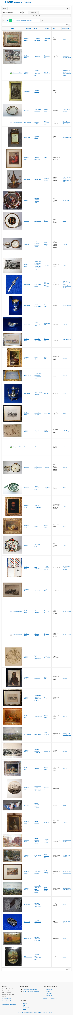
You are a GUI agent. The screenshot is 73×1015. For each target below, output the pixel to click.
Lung (45, 487)
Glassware (27, 447)
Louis (48, 413)
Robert (46, 357)
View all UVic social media (50, 998)
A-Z (24, 1005)
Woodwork (27, 91)
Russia (64, 805)
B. (49, 73)
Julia (45, 358)
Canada (65, 569)
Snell (45, 870)
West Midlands (67, 283)
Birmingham (66, 281)
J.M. (45, 57)
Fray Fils (46, 393)
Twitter (48, 991)
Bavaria (65, 57)
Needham (46, 787)
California (65, 180)
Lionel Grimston (46, 841)
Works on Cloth (26, 358)
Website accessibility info (30, 989)
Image (12, 28)
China (64, 487)
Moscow (65, 921)
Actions (33, 12)
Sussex (64, 871)
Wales (64, 122)
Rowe (45, 822)
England (65, 73)
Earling (68, 70)
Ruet (45, 413)
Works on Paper (26, 56)
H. (49, 751)
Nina (45, 612)
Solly (45, 121)
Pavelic (46, 566)
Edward (46, 431)
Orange (64, 178)
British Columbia (66, 566)
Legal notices (38, 1012)
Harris (45, 589)
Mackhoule (47, 323)
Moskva (70, 921)
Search (25, 1003)
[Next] (69, 24)
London (65, 305)
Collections (28, 28)
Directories (26, 1007)
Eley (45, 304)
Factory (46, 109)
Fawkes (46, 839)
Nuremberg (65, 56)
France (64, 221)
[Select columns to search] (5, 8)
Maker (47, 28)
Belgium (65, 358)
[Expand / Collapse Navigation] (2, 2)
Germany (69, 57)
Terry (45, 157)
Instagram (49, 995)
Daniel (45, 111)
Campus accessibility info (31, 991)
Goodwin (46, 339)
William (46, 306)
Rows (21, 12)
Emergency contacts (47, 1012)
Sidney (64, 566)
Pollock (46, 73)
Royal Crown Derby (46, 244)
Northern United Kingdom (67, 734)
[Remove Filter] (42, 21)
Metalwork (27, 137)
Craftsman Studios (47, 179)
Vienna (64, 200)
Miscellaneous (28, 375)
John (45, 325)
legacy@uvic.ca (6, 998)
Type (53, 28)
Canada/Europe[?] (67, 137)
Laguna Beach (66, 177)
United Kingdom (67, 74)
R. (48, 822)
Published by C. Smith (47, 656)
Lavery (46, 38)
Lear (45, 430)
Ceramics (26, 110)
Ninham (46, 751)
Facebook (49, 989)
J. (44, 789)
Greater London (67, 72)
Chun (48, 487)
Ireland (64, 39)
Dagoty (46, 221)
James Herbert (46, 873)
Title (38, 28)
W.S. (45, 340)
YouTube (49, 993)
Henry (45, 159)
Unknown (46, 265)
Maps (24, 1009)
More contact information (9, 1004)
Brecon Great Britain (66, 122)
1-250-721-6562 (6, 1000)
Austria (69, 200)
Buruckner (46, 56)
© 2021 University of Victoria (25, 1012)
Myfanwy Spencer (46, 568)
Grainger (46, 467)
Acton (64, 70)
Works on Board (26, 39)
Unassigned (27, 122)
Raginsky (46, 611)
